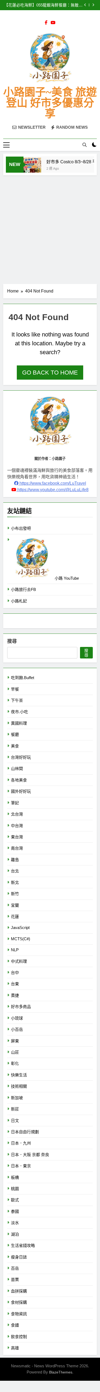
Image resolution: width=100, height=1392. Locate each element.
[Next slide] (93, 5)
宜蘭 (15, 905)
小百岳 (17, 1029)
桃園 (15, 1188)
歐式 (15, 1200)
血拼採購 (19, 1291)
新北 (15, 882)
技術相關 (19, 1086)
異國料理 (19, 723)
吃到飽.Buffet (22, 677)
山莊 (15, 1052)
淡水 (15, 1222)
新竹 (15, 893)
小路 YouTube (66, 578)
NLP (15, 949)
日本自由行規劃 (25, 1132)
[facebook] (46, 23)
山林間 (17, 768)
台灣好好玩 (21, 757)
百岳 (15, 1268)
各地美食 (19, 780)
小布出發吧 (21, 528)
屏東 (15, 1041)
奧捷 (15, 995)
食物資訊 (19, 1314)
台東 (15, 984)
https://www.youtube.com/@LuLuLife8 (52, 489)
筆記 (15, 803)
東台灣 (17, 837)
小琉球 (17, 1018)
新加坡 (17, 1097)
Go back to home (50, 372)
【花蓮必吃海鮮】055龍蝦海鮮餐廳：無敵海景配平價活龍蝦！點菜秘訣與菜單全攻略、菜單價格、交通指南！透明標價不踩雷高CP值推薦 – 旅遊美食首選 (43, 5)
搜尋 (12, 641)
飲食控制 (19, 1336)
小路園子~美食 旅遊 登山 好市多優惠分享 (50, 103)
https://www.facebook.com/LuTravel (52, 483)
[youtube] (53, 23)
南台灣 (17, 848)
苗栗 (15, 1279)
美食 (15, 746)
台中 (15, 972)
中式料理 (19, 961)
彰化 (15, 1063)
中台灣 (17, 825)
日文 (15, 1120)
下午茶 (17, 700)
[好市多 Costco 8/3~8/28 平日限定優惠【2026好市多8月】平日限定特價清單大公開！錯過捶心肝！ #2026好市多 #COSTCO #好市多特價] (28, 168)
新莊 (15, 1109)
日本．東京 (21, 1166)
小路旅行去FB (23, 589)
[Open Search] (84, 145)
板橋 (15, 1177)
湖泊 (15, 1234)
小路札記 (19, 601)
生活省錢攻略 (23, 1245)
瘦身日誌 (19, 1257)
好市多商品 (21, 1006)
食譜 (15, 1325)
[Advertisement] (50, 228)
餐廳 (15, 734)
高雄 (15, 1348)
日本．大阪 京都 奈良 (30, 1154)
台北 (15, 871)
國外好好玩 (21, 791)
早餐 (15, 689)
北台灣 (17, 814)
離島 (15, 859)
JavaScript (20, 927)
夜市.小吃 (19, 711)
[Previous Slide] (85, 5)
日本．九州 (21, 1143)
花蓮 (15, 916)
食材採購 (19, 1302)
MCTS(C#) (20, 938)
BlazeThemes (60, 1372)
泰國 (15, 1211)
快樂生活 (19, 1075)
